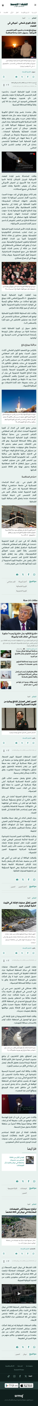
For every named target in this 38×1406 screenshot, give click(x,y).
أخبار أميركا (22, 580)
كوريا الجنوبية (21, 589)
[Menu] (36, 4)
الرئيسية (34, 11)
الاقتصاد (5, 11)
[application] (19, 1102)
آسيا (23, 16)
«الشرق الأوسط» (26, 70)
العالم (17, 11)
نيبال (25, 1352)
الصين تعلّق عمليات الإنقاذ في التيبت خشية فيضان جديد (19, 902)
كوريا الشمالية (21, 584)
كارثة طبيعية (12, 1186)
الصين (13, 885)
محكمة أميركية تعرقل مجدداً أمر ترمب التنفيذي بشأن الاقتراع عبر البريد (26, 652)
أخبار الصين (22, 885)
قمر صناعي (11, 580)
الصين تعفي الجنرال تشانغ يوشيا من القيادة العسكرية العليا (20, 701)
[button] (19, 1102)
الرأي (12, 11)
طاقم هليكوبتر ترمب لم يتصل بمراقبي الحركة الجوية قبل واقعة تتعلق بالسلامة (26, 672)
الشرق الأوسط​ (25, 11)
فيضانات (23, 1186)
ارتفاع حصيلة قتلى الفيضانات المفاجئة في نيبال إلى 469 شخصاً (21, 1209)
